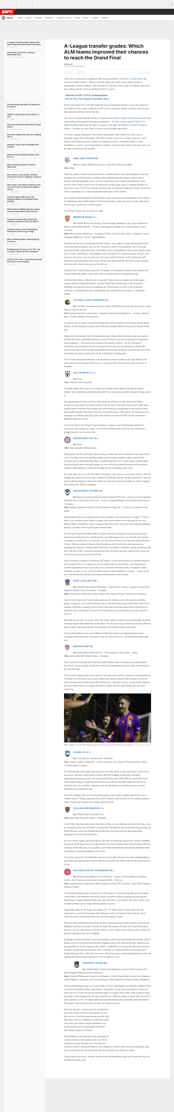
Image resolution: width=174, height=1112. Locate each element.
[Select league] (8, 4)
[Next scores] (171, 4)
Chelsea (115, 121)
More (106, 98)
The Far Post (71, 98)
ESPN (7, 12)
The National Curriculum (90, 98)
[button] (165, 12)
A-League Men (135, 78)
